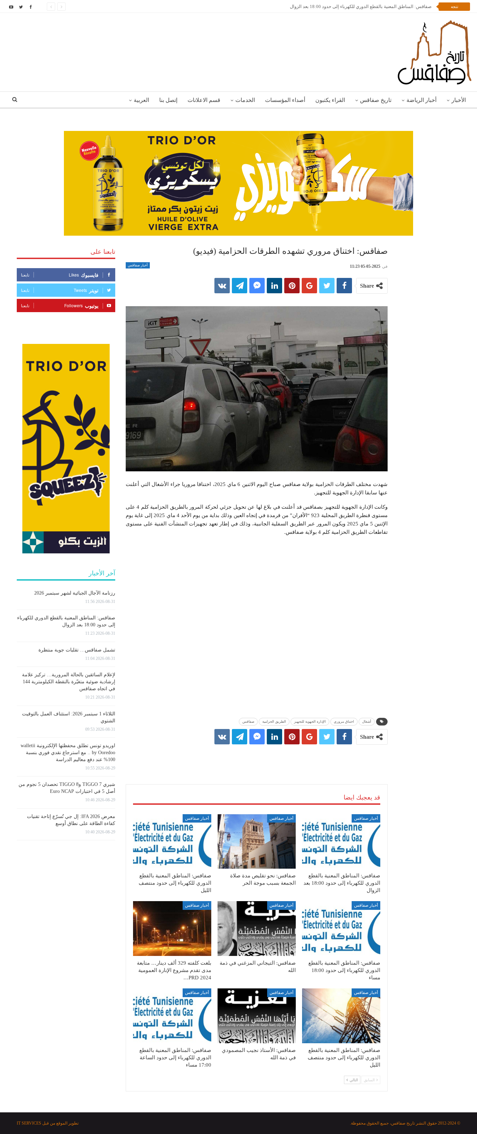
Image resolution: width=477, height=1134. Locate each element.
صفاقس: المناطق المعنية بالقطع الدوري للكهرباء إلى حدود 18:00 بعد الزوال (361, 6)
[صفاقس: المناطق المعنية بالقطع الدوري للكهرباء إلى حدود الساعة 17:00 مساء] (172, 1015)
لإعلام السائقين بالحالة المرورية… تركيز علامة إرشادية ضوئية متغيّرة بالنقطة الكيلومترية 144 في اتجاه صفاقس (68, 681)
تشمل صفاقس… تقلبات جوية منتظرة (76, 650)
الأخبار (459, 100)
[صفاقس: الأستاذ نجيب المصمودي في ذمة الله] (257, 1015)
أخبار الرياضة (421, 100)
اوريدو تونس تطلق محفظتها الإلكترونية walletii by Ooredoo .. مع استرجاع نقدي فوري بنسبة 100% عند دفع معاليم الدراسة (68, 752)
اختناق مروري (344, 721)
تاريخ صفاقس (375, 100)
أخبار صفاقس (138, 265)
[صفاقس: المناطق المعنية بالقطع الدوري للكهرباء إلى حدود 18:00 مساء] (341, 928)
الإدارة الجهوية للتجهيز (310, 721)
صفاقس (248, 721)
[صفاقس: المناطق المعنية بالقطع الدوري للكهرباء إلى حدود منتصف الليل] (172, 841)
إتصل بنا (168, 100)
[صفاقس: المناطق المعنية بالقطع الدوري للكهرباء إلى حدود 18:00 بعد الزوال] (341, 841)
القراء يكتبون (330, 100)
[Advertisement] (256, 757)
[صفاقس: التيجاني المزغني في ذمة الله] (257, 928)
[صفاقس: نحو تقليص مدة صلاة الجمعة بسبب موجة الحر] (257, 841)
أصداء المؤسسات (285, 100)
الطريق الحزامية (274, 721)
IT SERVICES (29, 1123)
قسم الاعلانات (204, 100)
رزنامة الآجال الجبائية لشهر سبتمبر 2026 (74, 593)
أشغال (366, 721)
